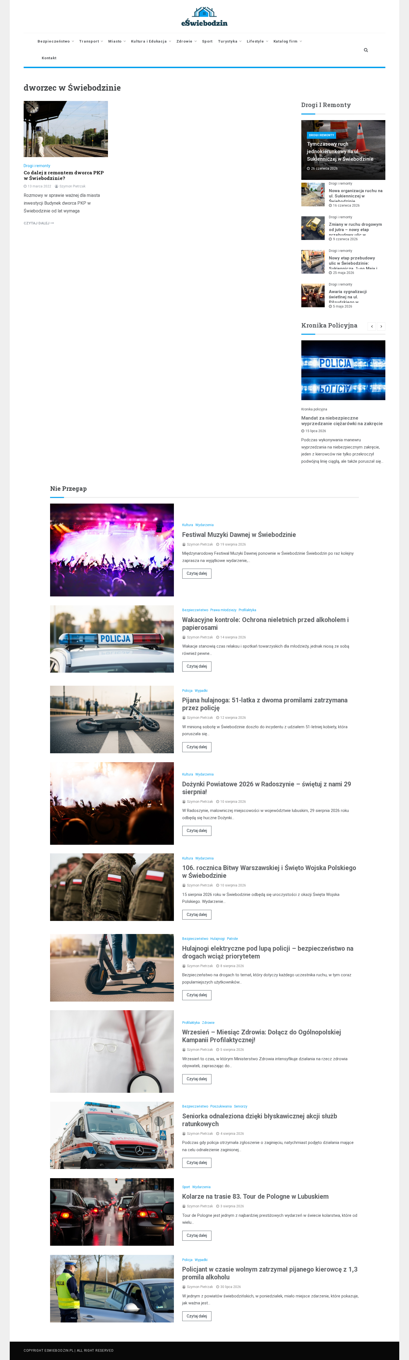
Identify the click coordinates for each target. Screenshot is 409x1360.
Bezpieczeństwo (54, 41)
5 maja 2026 (342, 306)
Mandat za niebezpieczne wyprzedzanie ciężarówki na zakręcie (342, 420)
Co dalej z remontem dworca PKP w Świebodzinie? (64, 175)
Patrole (232, 939)
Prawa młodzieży (223, 610)
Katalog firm (286, 41)
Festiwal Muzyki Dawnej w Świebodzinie (239, 535)
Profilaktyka (247, 610)
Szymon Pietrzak (72, 186)
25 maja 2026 (343, 273)
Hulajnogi (217, 939)
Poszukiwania (221, 1106)
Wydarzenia (204, 525)
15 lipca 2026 (315, 431)
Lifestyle (255, 41)
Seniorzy (240, 1106)
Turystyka (227, 41)
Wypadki (201, 691)
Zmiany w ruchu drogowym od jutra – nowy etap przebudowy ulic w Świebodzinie (355, 232)
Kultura (187, 525)
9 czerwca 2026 (345, 239)
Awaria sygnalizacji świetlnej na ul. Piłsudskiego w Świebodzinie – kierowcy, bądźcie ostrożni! (354, 302)
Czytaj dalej (197, 573)
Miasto (115, 41)
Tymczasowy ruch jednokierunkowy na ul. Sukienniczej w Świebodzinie (340, 151)
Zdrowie (184, 41)
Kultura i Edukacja (149, 41)
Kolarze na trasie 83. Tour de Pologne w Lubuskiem (255, 1196)
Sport (207, 41)
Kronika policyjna (314, 409)
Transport (89, 41)
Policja (187, 691)
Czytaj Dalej (37, 223)
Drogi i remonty (37, 166)
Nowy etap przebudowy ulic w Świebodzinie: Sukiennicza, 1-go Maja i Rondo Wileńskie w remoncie (353, 269)
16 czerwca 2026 (346, 205)
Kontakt (49, 58)
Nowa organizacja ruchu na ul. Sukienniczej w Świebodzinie (356, 196)
